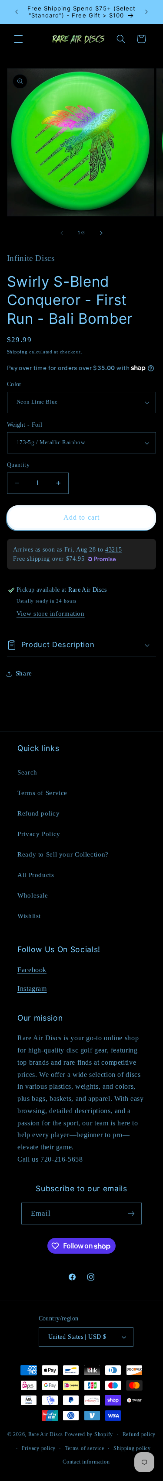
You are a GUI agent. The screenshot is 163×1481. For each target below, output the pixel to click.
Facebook (32, 970)
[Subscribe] (131, 1213)
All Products (35, 874)
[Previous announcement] (16, 11)
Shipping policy (132, 1448)
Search (27, 772)
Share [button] (24, 673)
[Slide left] (61, 233)
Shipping (17, 352)
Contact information (86, 1461)
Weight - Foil (24, 425)
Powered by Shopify (89, 1434)
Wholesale (32, 895)
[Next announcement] (146, 11)
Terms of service (84, 1448)
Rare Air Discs (45, 1434)
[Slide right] (101, 233)
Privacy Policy (38, 833)
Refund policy (38, 813)
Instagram (32, 988)
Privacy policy (39, 1448)
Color (14, 384)
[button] (18, 39)
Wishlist (29, 915)
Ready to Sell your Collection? (63, 854)
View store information (51, 613)
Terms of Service (42, 792)
